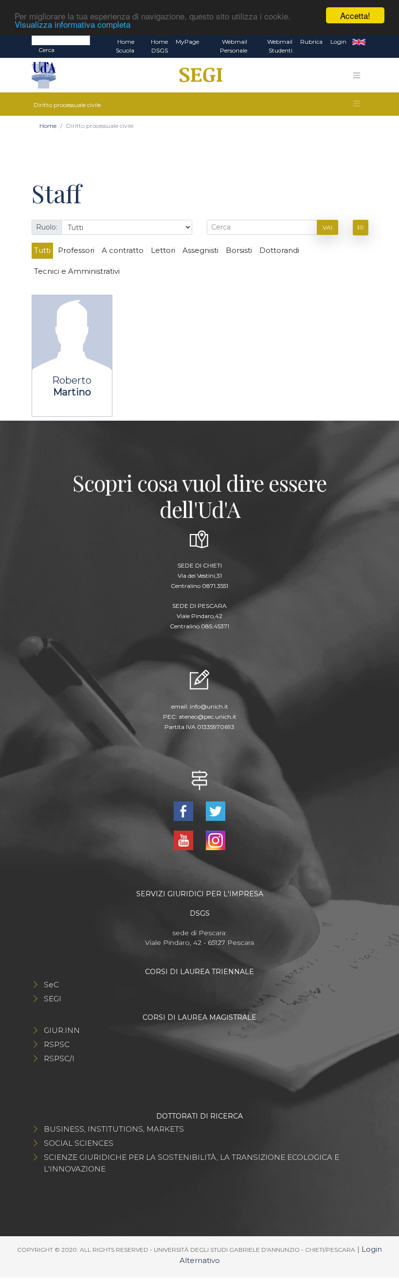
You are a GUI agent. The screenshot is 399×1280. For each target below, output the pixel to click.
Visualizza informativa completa (72, 24)
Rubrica (311, 41)
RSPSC (57, 1044)
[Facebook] (184, 810)
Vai (327, 227)
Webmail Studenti (279, 46)
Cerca (46, 49)
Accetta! (355, 15)
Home (47, 125)
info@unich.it (209, 706)
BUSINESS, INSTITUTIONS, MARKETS (114, 1129)
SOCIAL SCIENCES (78, 1143)
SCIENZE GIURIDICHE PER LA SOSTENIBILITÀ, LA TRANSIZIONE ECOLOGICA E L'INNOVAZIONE (191, 1163)
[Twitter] (215, 810)
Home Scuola (125, 46)
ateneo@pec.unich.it (207, 716)
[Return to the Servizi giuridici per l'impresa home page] (197, 75)
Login (338, 41)
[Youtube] (184, 839)
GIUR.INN (62, 1030)
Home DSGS (159, 46)
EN (358, 42)
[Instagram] (215, 839)
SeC (51, 984)
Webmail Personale (233, 46)
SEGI (52, 998)
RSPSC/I (59, 1058)
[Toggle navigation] (356, 75)
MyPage (187, 41)
